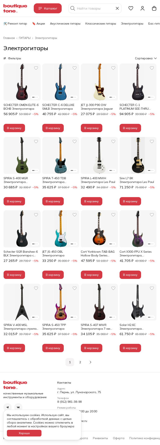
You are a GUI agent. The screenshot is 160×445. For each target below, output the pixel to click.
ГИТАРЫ (25, 38)
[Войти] (142, 8)
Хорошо (24, 433)
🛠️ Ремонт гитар (15, 23)
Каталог (50, 8)
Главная (9, 38)
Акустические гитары (65, 23)
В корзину (14, 128)
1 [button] (70, 362)
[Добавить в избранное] (36, 68)
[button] (130, 8)
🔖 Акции (38, 23)
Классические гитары (100, 23)
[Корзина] (154, 8)
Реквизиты (100, 438)
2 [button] (80, 362)
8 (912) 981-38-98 (69, 402)
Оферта (118, 438)
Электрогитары (132, 23)
